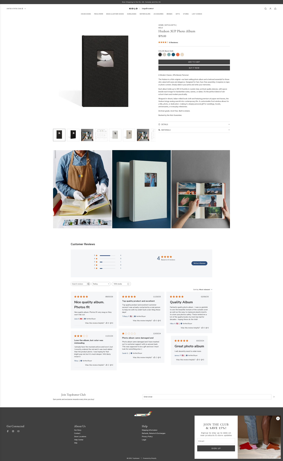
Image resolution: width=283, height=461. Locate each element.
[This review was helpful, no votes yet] (106, 323)
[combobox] (101, 284)
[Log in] (270, 8)
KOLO (160, 28)
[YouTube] (18, 431)
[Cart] (275, 8)
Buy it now (194, 68)
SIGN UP (216, 448)
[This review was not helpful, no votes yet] (110, 323)
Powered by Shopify (149, 458)
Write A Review (199, 263)
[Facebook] (7, 431)
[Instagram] (13, 431)
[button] (55, 75)
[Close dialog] (278, 418)
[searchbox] (78, 284)
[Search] (265, 8)
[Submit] (274, 396)
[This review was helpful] (154, 357)
